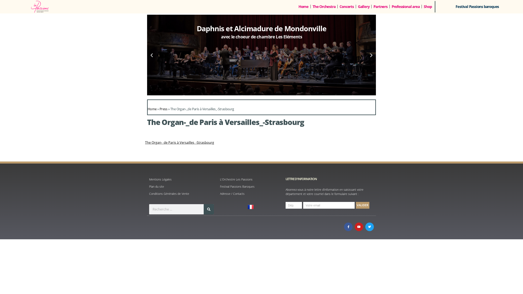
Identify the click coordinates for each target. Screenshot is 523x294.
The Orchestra (324, 6)
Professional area (406, 6)
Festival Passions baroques (477, 6)
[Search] (209, 209)
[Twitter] (369, 227)
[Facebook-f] (348, 227)
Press (164, 109)
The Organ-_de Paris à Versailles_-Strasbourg (179, 142)
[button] (151, 55)
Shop (428, 6)
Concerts (347, 6)
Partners (380, 6)
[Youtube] (359, 227)
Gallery (364, 6)
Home (303, 6)
